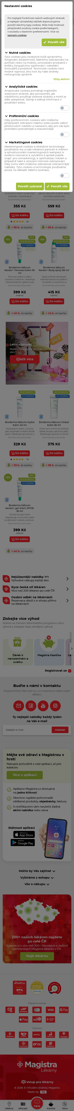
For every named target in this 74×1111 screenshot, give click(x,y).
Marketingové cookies (25, 142)
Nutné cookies (20, 52)
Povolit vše (55, 42)
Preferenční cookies (24, 116)
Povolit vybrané (30, 186)
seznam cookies (17, 35)
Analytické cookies (23, 86)
